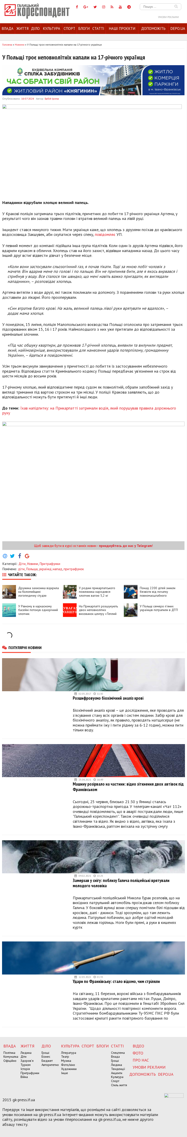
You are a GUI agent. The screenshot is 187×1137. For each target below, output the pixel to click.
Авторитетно (50, 1065)
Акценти (116, 1073)
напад (57, 569)
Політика (9, 1053)
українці (45, 569)
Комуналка (10, 1056)
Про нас (141, 1060)
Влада (7, 28)
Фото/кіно (68, 1065)
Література (68, 1053)
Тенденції (118, 1069)
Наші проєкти (122, 28)
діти (21, 569)
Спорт (69, 28)
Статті (98, 28)
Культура (51, 28)
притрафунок (74, 569)
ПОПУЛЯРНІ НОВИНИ (25, 647)
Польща (32, 569)
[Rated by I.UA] (174, 1096)
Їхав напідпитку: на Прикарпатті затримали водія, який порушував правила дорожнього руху (89, 410)
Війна (24, 1077)
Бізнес (46, 1056)
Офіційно (9, 1061)
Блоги (84, 28)
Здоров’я (27, 1061)
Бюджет (47, 1061)
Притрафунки (49, 563)
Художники (69, 1069)
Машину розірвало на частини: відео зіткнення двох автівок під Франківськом (128, 786)
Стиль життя (119, 1085)
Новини (32, 563)
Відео (138, 1046)
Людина (26, 1053)
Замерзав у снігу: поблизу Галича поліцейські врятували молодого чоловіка (121, 883)
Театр (65, 1056)
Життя (22, 28)
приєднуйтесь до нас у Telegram (125, 545)
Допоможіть (153, 28)
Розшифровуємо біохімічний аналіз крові (108, 698)
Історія (25, 1069)
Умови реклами (168, 17)
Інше (64, 1073)
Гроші (45, 1053)
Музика (66, 1061)
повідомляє (105, 234)
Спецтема (118, 1053)
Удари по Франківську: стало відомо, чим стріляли (116, 981)
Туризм (26, 1065)
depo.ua (177, 28)
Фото (138, 1053)
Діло (35, 28)
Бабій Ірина (52, 98)
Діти (22, 563)
